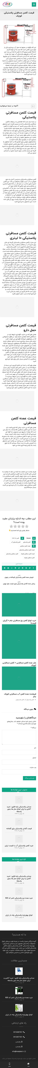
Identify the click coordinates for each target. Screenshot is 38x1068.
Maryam (29, 538)
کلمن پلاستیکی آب (15, 542)
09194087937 (18, 1032)
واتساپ (17, 1042)
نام (35, 748)
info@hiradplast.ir (18, 1052)
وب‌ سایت (33, 767)
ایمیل (34, 758)
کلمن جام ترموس (20, 699)
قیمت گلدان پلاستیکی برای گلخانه (19, 828)
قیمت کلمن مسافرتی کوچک (27, 554)
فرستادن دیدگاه (29, 778)
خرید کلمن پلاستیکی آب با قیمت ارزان (19, 846)
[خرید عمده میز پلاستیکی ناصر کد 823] (19, 891)
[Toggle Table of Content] (32, 106)
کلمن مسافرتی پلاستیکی (12, 554)
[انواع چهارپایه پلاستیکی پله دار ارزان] (19, 908)
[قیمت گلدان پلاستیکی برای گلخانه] (19, 821)
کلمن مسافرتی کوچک (29, 558)
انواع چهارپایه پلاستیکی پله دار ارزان (19, 915)
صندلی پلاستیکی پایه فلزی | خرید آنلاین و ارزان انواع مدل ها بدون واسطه (19, 809)
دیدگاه (33, 728)
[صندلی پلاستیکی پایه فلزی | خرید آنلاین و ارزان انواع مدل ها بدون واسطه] (19, 800)
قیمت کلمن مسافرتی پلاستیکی (26, 550)
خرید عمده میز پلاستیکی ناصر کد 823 (19, 898)
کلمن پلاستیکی (26, 542)
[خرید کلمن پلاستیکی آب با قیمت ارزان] (19, 839)
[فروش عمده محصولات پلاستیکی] (7, 4)
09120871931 (18, 1037)
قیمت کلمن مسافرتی (25, 546)
